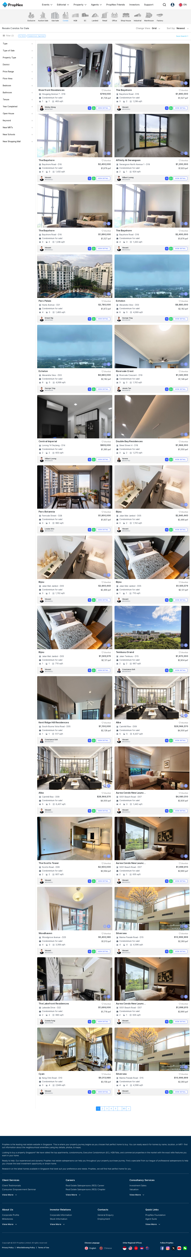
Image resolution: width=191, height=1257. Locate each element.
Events (45, 4)
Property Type (9, 57)
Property (78, 4)
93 (124, 1108)
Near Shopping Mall (12, 141)
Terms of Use (43, 1248)
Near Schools (9, 134)
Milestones (7, 1218)
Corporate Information (61, 1215)
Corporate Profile (10, 1215)
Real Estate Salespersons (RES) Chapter (85, 1189)
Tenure (6, 99)
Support (148, 4)
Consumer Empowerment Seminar (19, 1189)
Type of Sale (9, 50)
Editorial (61, 4)
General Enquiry (106, 1215)
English (92, 1248)
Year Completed (10, 106)
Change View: (146, 28)
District (6, 64)
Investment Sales (137, 1185)
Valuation (134, 1189)
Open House (8, 113)
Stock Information (58, 1218)
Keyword (7, 120)
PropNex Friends (115, 4)
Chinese (108, 1248)
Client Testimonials (11, 1185)
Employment (104, 1218)
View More (7, 1195)
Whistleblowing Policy (26, 1248)
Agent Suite (151, 1218)
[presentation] (105, 83)
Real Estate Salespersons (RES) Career (85, 1185)
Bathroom (7, 92)
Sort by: (176, 28)
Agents (95, 4)
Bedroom (7, 85)
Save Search (181, 36)
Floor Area (7, 78)
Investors (134, 4)
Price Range (8, 71)
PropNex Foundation (155, 1215)
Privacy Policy (8, 1248)
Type (5, 43)
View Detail (103, 108)
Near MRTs (8, 127)
